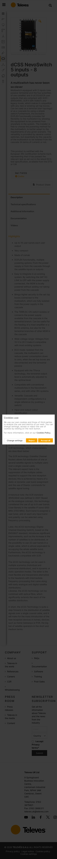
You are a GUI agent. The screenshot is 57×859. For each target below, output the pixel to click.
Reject (32, 440)
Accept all (45, 440)
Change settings (14, 440)
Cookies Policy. (43, 432)
